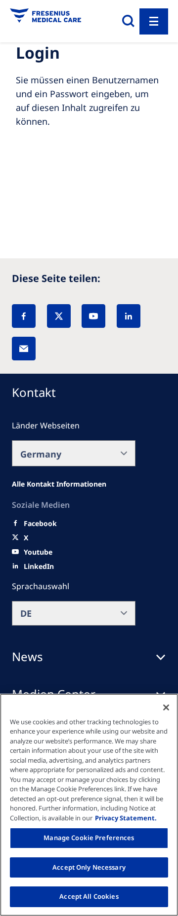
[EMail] (24, 348)
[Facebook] (24, 316)
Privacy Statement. (126, 817)
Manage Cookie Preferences (89, 837)
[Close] (166, 707)
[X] (59, 316)
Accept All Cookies (88, 896)
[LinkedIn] (128, 316)
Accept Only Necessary (89, 867)
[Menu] (153, 21)
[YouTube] (93, 316)
